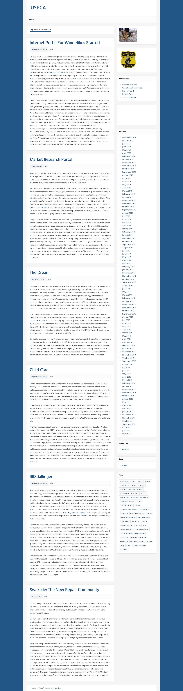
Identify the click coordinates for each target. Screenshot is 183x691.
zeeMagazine (55, 688)
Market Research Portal (51, 159)
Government (124, 497)
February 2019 (128, 194)
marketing (135, 521)
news (144, 525)
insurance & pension (137, 513)
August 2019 (127, 175)
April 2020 (126, 153)
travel (128, 545)
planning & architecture (138, 537)
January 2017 (128, 269)
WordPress (43, 688)
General (125, 449)
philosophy (124, 537)
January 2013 (128, 386)
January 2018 (128, 235)
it (120, 521)
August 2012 (127, 399)
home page (124, 513)
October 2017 (128, 241)
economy (141, 485)
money (138, 525)
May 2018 (126, 222)
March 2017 (127, 263)
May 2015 (126, 326)
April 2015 (126, 329)
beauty (140, 481)
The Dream (40, 272)
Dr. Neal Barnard (45, 207)
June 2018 (126, 219)
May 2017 (126, 257)
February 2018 (128, 232)
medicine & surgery (126, 525)
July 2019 (126, 178)
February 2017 (128, 266)
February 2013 (128, 383)
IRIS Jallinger (41, 477)
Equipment (135, 493)
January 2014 (128, 348)
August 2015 (127, 317)
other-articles (139, 533)
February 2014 (128, 345)
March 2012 (127, 408)
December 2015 (129, 304)
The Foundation (129, 97)
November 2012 (129, 392)
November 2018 (129, 203)
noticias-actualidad (126, 533)
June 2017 (126, 254)
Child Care (39, 370)
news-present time (142, 529)
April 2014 (126, 339)
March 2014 (127, 342)
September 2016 (129, 282)
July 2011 (126, 427)
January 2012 (128, 411)
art (134, 481)
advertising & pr (125, 481)
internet (149, 513)
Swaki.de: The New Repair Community (64, 590)
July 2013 (126, 367)
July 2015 (126, 320)
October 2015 (128, 310)
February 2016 (128, 298)
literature (126, 521)
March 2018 (127, 229)
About (31, 19)
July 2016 (126, 288)
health (139, 501)
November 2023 (129, 137)
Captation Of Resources (132, 88)
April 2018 (126, 225)
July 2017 (126, 251)
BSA (87, 506)
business (147, 481)
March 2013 (127, 380)
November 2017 (129, 238)
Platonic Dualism (129, 84)
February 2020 (128, 156)
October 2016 (128, 279)
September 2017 (129, 244)
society (149, 541)
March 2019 (127, 191)
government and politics (139, 497)
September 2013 (129, 361)
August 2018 (127, 213)
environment (124, 493)
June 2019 (126, 181)
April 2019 (126, 187)
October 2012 (128, 396)
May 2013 (126, 373)
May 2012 (126, 402)
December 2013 (129, 351)
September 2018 (129, 210)
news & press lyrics (126, 529)
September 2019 (129, 172)
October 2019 (128, 169)
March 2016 (127, 295)
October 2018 (128, 206)
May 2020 (126, 150)
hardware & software (127, 501)
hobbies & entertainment (128, 509)
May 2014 (126, 336)
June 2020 (126, 146)
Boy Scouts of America (58, 72)
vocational (123, 549)
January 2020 (128, 159)
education (123, 489)
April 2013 (126, 377)
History (137, 505)
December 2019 (129, 162)
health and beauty (126, 505)
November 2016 (129, 276)
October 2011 (128, 421)
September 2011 (129, 424)
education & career (135, 489)
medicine (144, 521)
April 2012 (126, 405)
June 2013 (126, 370)
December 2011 (129, 414)
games (143, 493)
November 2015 (129, 307)
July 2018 (126, 216)
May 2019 (126, 184)
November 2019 (129, 165)
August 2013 (127, 364)
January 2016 (128, 301)
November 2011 (129, 418)
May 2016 (126, 292)
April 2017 (126, 260)
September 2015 (129, 314)
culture (133, 485)
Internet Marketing (143, 517)
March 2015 (127, 332)
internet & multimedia (127, 517)
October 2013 (128, 358)
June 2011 (126, 430)
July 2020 (126, 143)
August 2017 (127, 247)
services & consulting (137, 541)
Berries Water (128, 94)
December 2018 (129, 200)
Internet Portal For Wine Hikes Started (65, 43)
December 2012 (129, 389)
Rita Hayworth (128, 91)
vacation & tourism (139, 545)
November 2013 (129, 355)
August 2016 (127, 285)
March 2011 (127, 433)
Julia (51, 49)
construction (124, 485)
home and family (145, 509)
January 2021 (128, 140)
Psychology (124, 541)
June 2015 (126, 323)
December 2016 (129, 273)
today (122, 545)
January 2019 (128, 197)
